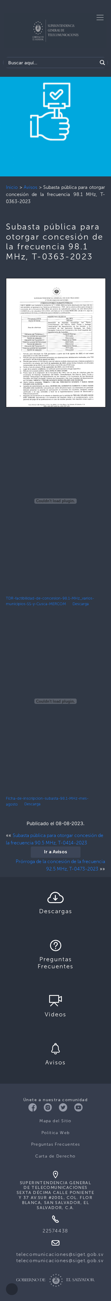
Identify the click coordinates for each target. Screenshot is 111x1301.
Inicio (12, 187)
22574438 (55, 1231)
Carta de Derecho (55, 1156)
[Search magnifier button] (102, 63)
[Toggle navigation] (100, 17)
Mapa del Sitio (55, 1120)
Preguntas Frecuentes (55, 1144)
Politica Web (55, 1132)
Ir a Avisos (55, 852)
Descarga (81, 604)
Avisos (30, 187)
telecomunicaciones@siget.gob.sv (60, 1254)
